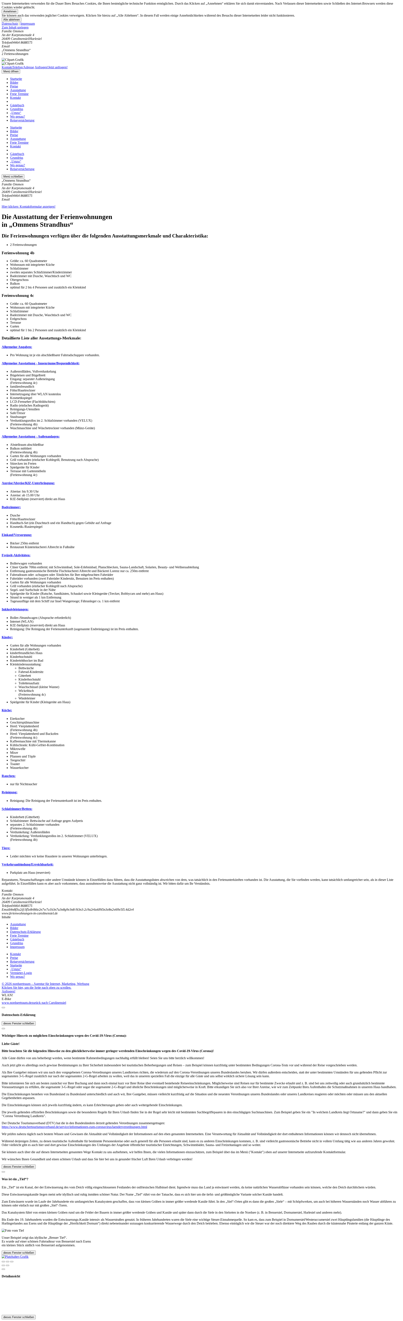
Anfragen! (8, 991)
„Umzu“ (15, 113)
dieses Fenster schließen (18, 1023)
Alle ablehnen (11, 19)
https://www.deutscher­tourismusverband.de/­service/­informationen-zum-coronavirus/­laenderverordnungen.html (74, 1127)
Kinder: (7, 637)
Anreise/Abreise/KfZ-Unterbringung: (28, 483)
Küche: (7, 710)
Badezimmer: (11, 507)
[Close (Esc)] (3, 1261)
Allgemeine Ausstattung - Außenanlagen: (31, 436)
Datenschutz (10, 23)
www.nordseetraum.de (17, 1002)
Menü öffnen (10, 71)
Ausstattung (18, 90)
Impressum (27, 23)
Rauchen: (9, 776)
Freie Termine (19, 94)
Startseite (16, 79)
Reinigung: (9, 792)
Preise (14, 86)
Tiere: (6, 848)
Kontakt (15, 97)
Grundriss (16, 109)
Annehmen (9, 11)
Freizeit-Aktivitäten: (16, 555)
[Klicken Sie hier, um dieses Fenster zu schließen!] (3, 1007)
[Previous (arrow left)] (3, 1265)
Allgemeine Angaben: (17, 347)
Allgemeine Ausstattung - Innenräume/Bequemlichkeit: (41, 363)
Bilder (14, 82)
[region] (201, 27)
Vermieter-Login (21, 973)
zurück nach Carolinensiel (49, 1002)
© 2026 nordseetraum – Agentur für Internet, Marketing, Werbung (45, 984)
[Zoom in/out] (11, 1261)
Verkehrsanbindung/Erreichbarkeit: (28, 864)
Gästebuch (17, 105)
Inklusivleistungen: (15, 609)
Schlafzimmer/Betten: (17, 809)
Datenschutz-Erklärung (25, 932)
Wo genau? (17, 116)
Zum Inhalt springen (15, 27)
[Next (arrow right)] (7, 1265)
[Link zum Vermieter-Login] (15, 1256)
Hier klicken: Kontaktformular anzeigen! (28, 206)
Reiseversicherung (22, 120)
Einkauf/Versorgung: (17, 535)
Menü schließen (13, 176)
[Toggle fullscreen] (7, 1261)
